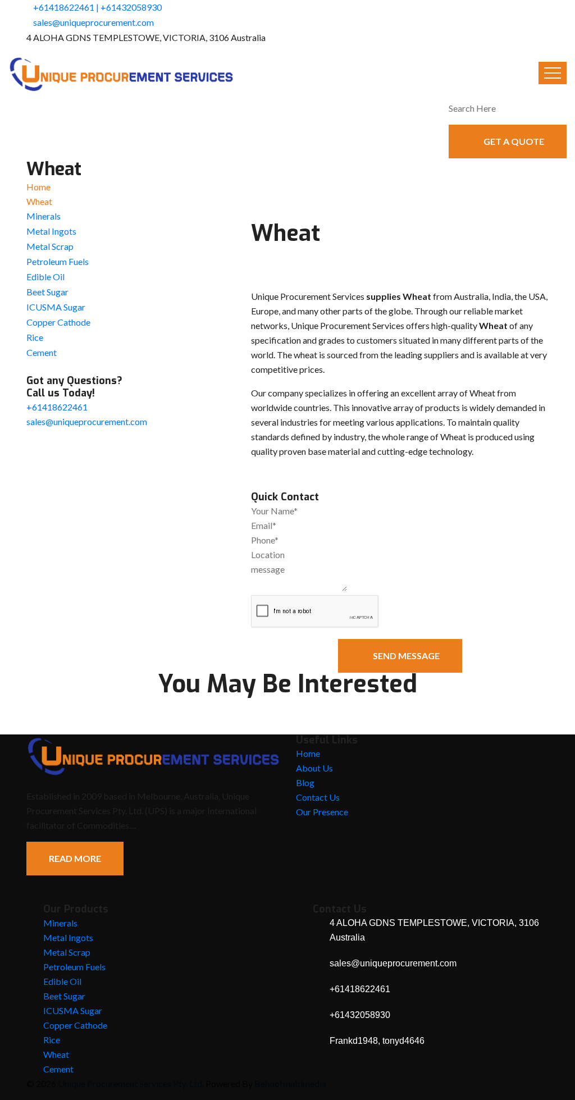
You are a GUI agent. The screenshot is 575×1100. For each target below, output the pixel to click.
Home (38, 186)
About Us (314, 768)
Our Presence (322, 811)
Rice (34, 337)
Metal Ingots (51, 231)
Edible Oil (45, 276)
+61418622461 (63, 7)
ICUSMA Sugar (55, 307)
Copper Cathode (58, 322)
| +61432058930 (129, 7)
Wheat (56, 1054)
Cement (41, 352)
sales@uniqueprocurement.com (93, 22)
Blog (305, 782)
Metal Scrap (50, 246)
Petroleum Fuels (57, 261)
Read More (75, 858)
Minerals (43, 216)
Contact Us (318, 797)
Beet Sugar (47, 291)
